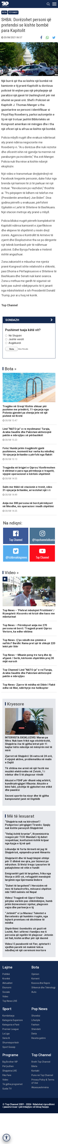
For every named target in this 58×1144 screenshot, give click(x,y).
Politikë (6, 974)
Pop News (39, 1009)
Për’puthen (8, 1066)
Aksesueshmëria (40, 1087)
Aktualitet (7, 983)
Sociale (6, 992)
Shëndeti (36, 1029)
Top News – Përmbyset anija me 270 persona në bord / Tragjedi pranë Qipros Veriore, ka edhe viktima (27, 628)
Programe (10, 1055)
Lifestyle (35, 1020)
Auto (33, 992)
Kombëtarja (8, 1015)
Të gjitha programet (12, 1084)
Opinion (35, 974)
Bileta (34, 1066)
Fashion (35, 1024)
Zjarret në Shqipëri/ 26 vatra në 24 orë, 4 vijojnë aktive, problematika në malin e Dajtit (29, 759)
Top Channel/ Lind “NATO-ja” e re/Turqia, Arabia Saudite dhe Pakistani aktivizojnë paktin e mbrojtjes (27, 673)
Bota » (10, 368)
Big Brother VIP (10, 1061)
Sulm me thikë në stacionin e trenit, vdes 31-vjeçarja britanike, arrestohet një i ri (27, 490)
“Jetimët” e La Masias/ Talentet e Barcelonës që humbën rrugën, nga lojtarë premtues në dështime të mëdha (26, 918)
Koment (35, 978)
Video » (12, 572)
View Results (23, 349)
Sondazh (12, 320)
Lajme (7, 967)
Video (5, 996)
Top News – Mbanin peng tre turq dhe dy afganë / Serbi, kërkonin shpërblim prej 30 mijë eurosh (28, 658)
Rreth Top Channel (40, 1061)
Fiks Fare (6, 1075)
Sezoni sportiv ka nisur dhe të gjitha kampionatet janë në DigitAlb (27, 797)
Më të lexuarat (20, 816)
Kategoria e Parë (10, 1024)
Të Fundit (13, 12)
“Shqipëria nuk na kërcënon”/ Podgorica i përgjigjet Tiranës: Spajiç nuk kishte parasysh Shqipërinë (27, 825)
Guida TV (7, 1088)
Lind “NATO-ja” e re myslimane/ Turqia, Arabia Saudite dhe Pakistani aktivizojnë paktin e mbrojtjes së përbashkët (27, 434)
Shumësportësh (10, 1042)
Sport (6, 1009)
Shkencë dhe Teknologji (43, 987)
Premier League (10, 1029)
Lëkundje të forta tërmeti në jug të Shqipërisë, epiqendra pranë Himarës (27, 851)
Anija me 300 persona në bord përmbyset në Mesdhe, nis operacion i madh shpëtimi (28, 507)
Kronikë (6, 978)
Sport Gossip (8, 1047)
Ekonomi (6, 987)
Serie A (6, 1038)
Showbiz (35, 1015)
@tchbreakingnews (16, 557)
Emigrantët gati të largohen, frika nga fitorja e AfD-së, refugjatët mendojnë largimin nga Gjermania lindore (28, 876)
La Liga (6, 1033)
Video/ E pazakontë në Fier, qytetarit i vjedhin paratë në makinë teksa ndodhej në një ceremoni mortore (28, 947)
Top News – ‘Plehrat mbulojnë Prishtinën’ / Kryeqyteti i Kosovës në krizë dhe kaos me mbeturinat (29, 613)
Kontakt (35, 1070)
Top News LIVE (9, 1001)
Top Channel (15, 540)
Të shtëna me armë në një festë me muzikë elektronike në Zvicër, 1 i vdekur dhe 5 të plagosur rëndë (27, 771)
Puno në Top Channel (42, 1075)
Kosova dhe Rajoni (40, 983)
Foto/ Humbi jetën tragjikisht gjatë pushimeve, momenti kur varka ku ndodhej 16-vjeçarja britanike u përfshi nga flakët (28, 453)
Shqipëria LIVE (9, 1070)
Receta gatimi (38, 1038)
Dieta (34, 1033)
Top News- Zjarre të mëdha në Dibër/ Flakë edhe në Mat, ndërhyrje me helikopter (29, 686)
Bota (4, 12)
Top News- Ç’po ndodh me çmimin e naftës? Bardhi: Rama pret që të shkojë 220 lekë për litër (29, 643)
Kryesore (15, 704)
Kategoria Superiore (12, 1020)
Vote (11, 349)
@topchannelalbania (43, 540)
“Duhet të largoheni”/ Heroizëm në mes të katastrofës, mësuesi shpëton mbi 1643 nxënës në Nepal (28, 889)
